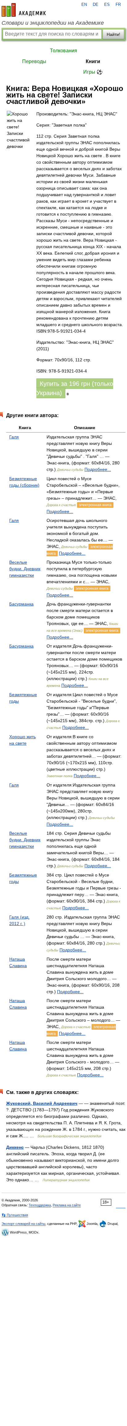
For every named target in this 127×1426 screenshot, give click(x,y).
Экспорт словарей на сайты (23, 1224)
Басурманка (21, 603)
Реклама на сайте (67, 1205)
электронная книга (95, 505)
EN (84, 4)
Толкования (63, 50)
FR (118, 4)
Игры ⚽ (93, 72)
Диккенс (15, 1147)
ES (107, 4)
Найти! (113, 34)
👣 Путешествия (15, 1215)
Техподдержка (40, 1205)
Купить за (74, 388)
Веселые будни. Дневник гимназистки (24, 569)
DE (95, 4)
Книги (93, 61)
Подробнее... (97, 469)
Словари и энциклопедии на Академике (53, 23)
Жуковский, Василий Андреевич (41, 1103)
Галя (14, 436)
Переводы (34, 61)
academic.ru (24, 10)
